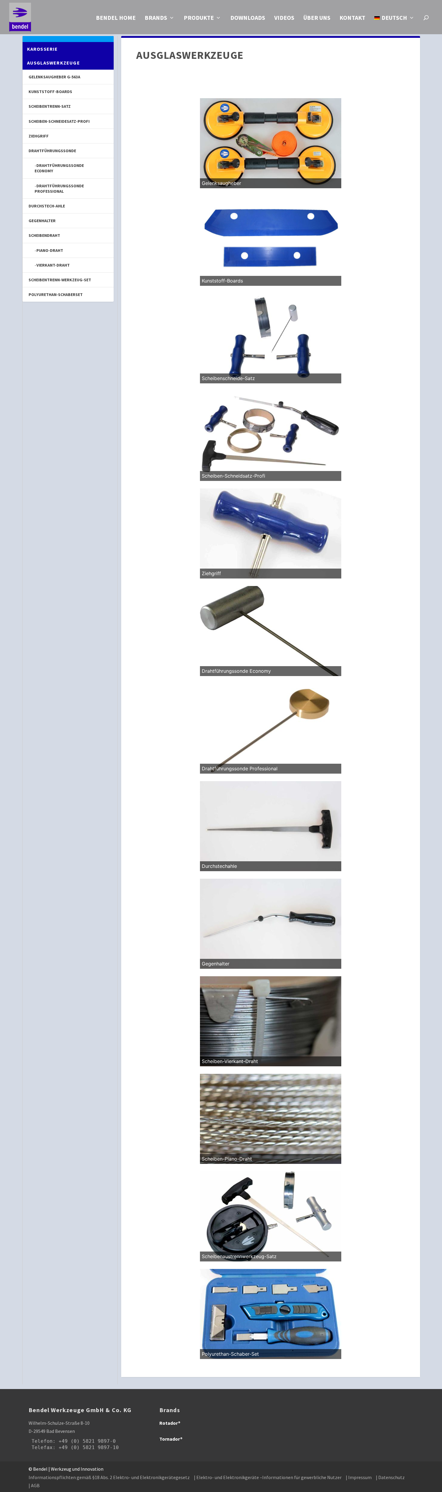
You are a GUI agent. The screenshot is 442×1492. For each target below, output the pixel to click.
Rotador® (169, 1423)
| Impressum (359, 1477)
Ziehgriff (39, 136)
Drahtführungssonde (52, 150)
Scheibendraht (44, 235)
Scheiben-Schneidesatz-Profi (59, 121)
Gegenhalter (42, 220)
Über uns (316, 18)
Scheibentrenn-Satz (50, 106)
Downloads (247, 18)
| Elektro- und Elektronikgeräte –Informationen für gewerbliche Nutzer (268, 1477)
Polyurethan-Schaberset (56, 294)
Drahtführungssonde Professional (59, 188)
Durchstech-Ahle (47, 206)
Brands (156, 18)
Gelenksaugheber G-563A (54, 77)
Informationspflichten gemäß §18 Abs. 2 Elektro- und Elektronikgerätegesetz (109, 1477)
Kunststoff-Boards (50, 91)
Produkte (199, 18)
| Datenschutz (390, 1477)
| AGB (34, 1485)
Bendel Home (116, 18)
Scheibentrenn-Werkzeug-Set (60, 279)
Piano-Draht (49, 250)
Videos (284, 18)
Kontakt (352, 18)
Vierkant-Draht (53, 265)
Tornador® (171, 1439)
